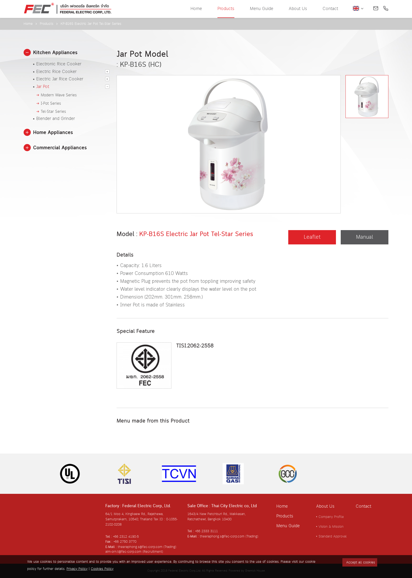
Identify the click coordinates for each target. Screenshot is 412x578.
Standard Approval (333, 536)
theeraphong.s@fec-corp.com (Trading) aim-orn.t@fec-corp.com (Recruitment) (140, 549)
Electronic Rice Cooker (58, 64)
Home (196, 9)
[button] (27, 52)
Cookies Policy (102, 569)
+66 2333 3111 (206, 531)
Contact (330, 9)
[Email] (375, 8)
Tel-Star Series (53, 111)
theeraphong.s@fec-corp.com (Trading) (229, 536)
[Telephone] (385, 8)
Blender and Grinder (55, 119)
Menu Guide (261, 9)
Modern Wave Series (59, 95)
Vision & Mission (331, 526)
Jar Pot (42, 87)
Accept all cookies (360, 562)
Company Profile (331, 517)
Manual (364, 237)
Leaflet (312, 237)
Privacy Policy (77, 569)
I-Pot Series (51, 103)
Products (225, 9)
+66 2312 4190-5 (126, 536)
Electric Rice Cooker (56, 72)
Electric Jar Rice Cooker (59, 79)
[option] (229, 131)
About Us (298, 9)
